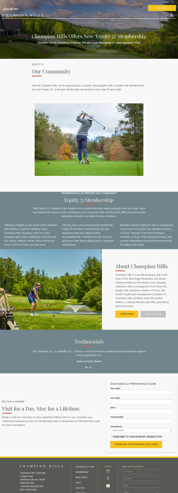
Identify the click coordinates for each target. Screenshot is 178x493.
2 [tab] (91, 368)
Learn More (127, 314)
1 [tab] (87, 368)
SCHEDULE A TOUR (85, 466)
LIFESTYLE (80, 487)
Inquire (162, 8)
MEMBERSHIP (82, 472)
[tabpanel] (89, 356)
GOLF (78, 482)
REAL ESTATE (82, 477)
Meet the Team (153, 314)
